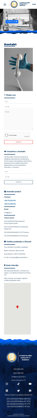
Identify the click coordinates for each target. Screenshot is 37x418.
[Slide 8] (27, 27)
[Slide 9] (30, 27)
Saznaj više (11, 21)
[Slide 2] (10, 27)
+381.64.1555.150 (10, 204)
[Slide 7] (24, 27)
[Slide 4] (15, 27)
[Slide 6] (21, 27)
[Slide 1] (7, 27)
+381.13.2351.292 (10, 200)
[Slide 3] (13, 27)
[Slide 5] (18, 27)
